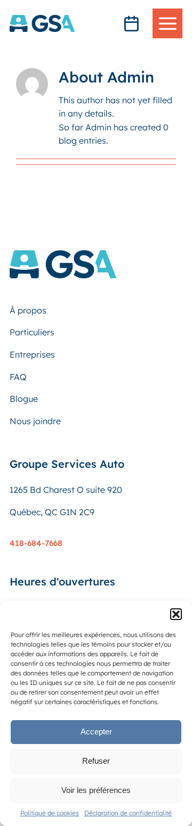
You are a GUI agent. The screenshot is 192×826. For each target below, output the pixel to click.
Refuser (96, 760)
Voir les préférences (96, 790)
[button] (176, 614)
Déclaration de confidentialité (128, 813)
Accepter (96, 731)
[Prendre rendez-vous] (131, 23)
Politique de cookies (49, 813)
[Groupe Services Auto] (63, 254)
